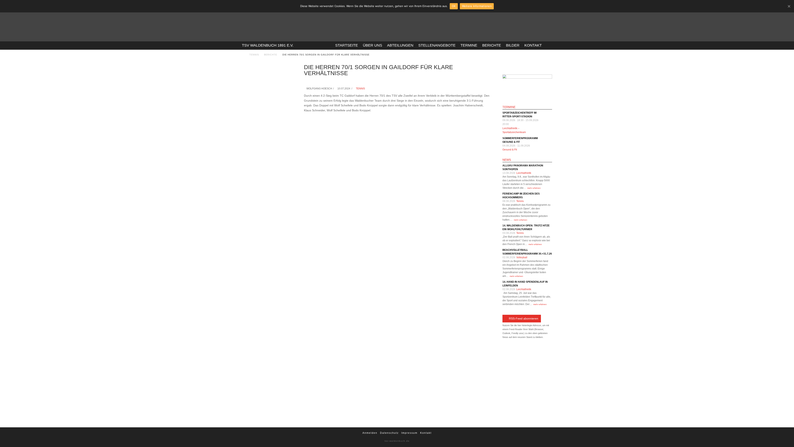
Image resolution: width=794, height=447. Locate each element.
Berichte (270, 54)
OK (454, 6)
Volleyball (521, 257)
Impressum (409, 432)
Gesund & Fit (509, 149)
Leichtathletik (523, 173)
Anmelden (369, 432)
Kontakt (426, 432)
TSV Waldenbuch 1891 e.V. (267, 45)
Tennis (254, 54)
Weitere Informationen (477, 6)
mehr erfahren (534, 188)
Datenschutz (389, 432)
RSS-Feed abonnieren (523, 318)
